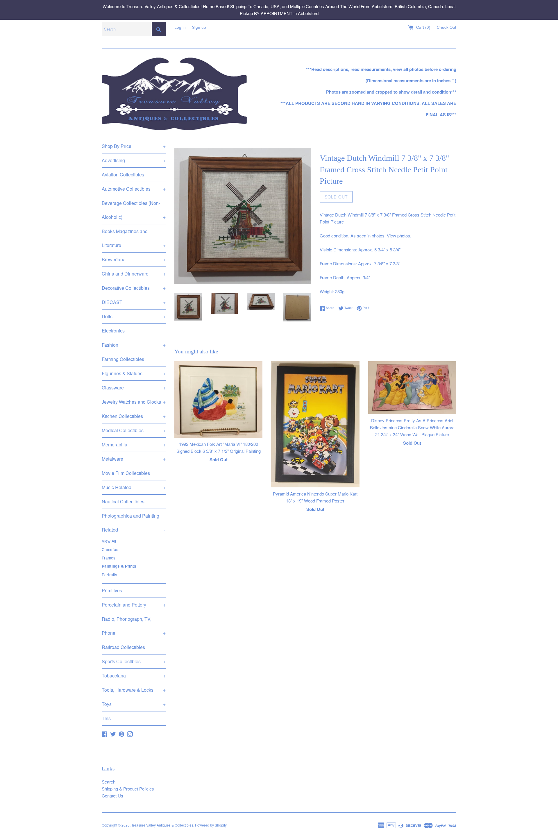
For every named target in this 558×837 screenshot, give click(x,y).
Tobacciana (134, 675)
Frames (108, 558)
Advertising (134, 160)
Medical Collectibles (134, 430)
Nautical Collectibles (123, 501)
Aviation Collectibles (123, 174)
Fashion (134, 344)
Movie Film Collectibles (126, 473)
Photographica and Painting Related (133, 522)
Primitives (112, 590)
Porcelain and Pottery (134, 604)
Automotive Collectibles (134, 188)
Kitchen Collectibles (134, 416)
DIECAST (134, 302)
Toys (134, 704)
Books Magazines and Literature (134, 238)
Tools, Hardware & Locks (134, 689)
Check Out (446, 27)
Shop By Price (134, 146)
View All (109, 541)
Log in (180, 27)
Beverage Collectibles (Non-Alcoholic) (134, 210)
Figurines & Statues (134, 373)
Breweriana (134, 259)
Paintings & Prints (119, 566)
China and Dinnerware (134, 273)
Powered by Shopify (211, 824)
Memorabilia (134, 444)
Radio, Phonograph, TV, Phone (134, 626)
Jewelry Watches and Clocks (134, 401)
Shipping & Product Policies (128, 789)
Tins (106, 718)
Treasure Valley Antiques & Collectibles (162, 824)
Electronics (113, 330)
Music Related (134, 487)
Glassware (134, 387)
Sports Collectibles (134, 661)
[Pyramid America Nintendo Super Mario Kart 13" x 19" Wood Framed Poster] (315, 424)
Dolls (134, 316)
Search (108, 782)
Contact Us (112, 796)
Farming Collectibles (123, 359)
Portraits (109, 574)
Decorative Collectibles (134, 288)
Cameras (110, 549)
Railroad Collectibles (123, 647)
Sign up (199, 27)
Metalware (134, 458)
